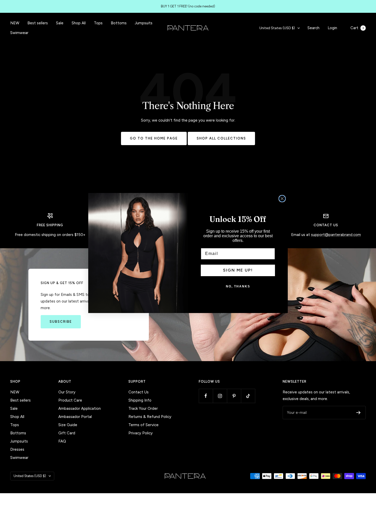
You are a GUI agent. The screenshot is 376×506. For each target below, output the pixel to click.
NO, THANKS (238, 286)
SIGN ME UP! (238, 270)
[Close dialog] (282, 199)
